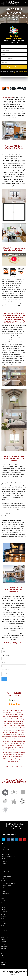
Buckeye (3, 898)
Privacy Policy (13, 974)
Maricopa (3, 923)
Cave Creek (4, 905)
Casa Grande (4, 902)
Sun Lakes (3, 948)
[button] (26, 3)
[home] (3, 3)
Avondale (3, 896)
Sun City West (4, 946)
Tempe (2, 953)
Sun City (3, 944)
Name (2, 648)
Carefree (3, 900)
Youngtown (3, 962)
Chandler (3, 964)
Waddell (3, 960)
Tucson (2, 957)
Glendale (3, 914)
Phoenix (3, 934)
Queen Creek (4, 937)
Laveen (3, 921)
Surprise (3, 950)
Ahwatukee (4, 891)
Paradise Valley (4, 930)
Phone (3, 662)
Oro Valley (3, 928)
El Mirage (3, 907)
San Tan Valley (4, 939)
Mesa (2, 925)
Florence (3, 909)
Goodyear (3, 918)
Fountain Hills (4, 912)
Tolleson (3, 955)
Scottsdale (3, 941)
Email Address (5, 655)
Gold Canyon (4, 916)
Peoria (2, 932)
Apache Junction (5, 893)
